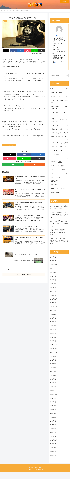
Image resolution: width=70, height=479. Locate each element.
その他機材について (59, 154)
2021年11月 (53, 348)
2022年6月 (53, 322)
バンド (5, 145)
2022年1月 (53, 341)
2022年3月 (53, 333)
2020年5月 (53, 417)
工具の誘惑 (59, 181)
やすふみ (59, 35)
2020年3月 (53, 425)
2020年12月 (53, 390)
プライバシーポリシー (35, 467)
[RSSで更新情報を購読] (34, 164)
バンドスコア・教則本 (59, 169)
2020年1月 (53, 432)
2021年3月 (53, 379)
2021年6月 (53, 367)
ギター (59, 88)
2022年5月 (53, 325)
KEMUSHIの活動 (59, 162)
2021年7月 (53, 364)
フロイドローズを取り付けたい (59, 101)
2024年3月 (53, 257)
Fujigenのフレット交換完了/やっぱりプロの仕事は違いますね (59, 232)
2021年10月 (53, 352)
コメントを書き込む (24, 274)
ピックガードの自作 (59, 129)
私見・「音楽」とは (12, 145)
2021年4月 (53, 375)
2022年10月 (53, 306)
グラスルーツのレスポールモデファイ (59, 120)
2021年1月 (53, 386)
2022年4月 (53, 329)
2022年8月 (53, 314)
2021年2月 (53, 383)
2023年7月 (53, 276)
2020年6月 (53, 413)
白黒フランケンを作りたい (59, 138)
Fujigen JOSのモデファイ (59, 96)
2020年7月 (53, 409)
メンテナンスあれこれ (59, 125)
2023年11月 (53, 264)
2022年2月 (53, 337)
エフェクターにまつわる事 (59, 143)
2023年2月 (53, 291)
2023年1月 (53, 295)
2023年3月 (53, 287)
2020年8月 (53, 406)
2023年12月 (53, 261)
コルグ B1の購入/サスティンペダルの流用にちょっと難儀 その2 (59, 215)
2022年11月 (53, 303)
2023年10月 (53, 268)
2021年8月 (53, 360)
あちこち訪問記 (59, 177)
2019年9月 (53, 447)
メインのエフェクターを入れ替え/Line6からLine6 (59, 207)
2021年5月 (53, 371)
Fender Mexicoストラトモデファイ (59, 108)
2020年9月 (53, 402)
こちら (56, 63)
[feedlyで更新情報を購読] (13, 164)
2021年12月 (53, 345)
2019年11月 (53, 440)
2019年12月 (53, 436)
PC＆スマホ (59, 185)
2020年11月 (53, 394)
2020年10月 (53, 398)
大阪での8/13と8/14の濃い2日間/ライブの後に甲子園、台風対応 (59, 241)
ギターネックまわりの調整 (59, 133)
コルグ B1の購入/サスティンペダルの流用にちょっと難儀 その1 (59, 223)
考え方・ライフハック (59, 188)
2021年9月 (53, 356)
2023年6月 (53, 280)
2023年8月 (53, 272)
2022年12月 (53, 299)
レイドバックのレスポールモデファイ (59, 114)
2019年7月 (53, 455)
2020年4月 (53, 421)
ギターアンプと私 (59, 146)
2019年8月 (53, 451)
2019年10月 (53, 444)
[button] (41, 50)
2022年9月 (53, 310)
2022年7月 (53, 318)
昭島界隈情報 (59, 192)
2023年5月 (53, 284)
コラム (59, 173)
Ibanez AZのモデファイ (59, 92)
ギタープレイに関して (59, 150)
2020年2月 (53, 428)
